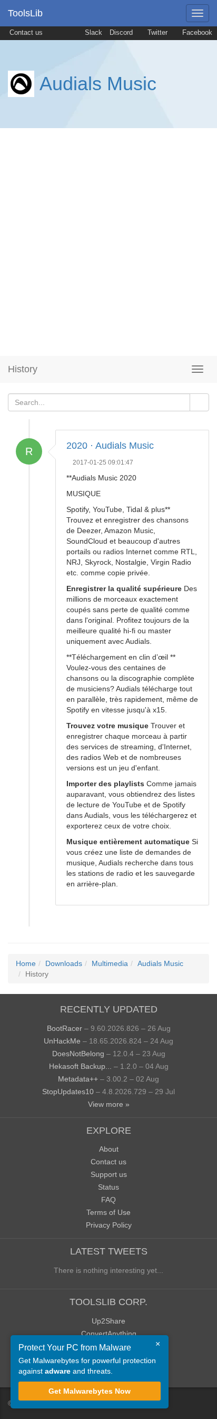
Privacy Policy (109, 1225)
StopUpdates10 (68, 1091)
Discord (121, 32)
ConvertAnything (108, 1333)
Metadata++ (78, 1079)
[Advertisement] (108, 242)
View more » (109, 1104)
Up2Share (108, 1321)
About (109, 1149)
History (22, 369)
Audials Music (98, 83)
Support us (109, 1174)
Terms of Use (108, 1212)
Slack (92, 32)
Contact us (25, 32)
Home (26, 963)
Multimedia (110, 963)
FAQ (108, 1199)
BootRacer (64, 1028)
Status (108, 1187)
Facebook (196, 32)
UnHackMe (62, 1041)
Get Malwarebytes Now (89, 1391)
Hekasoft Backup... (80, 1066)
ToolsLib (25, 13)
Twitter (156, 32)
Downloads (63, 963)
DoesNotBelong (78, 1053)
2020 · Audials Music (110, 445)
